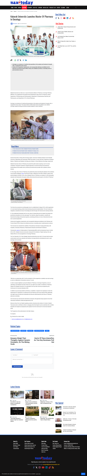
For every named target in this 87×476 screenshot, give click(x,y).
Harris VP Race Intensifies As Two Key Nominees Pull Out (44, 340)
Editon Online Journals (29, 443)
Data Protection (44, 450)
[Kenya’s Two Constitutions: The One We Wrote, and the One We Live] (32, 394)
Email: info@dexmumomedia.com (71, 443)
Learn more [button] (38, 473)
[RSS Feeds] (73, 18)
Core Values (15, 447)
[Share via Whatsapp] (15, 60)
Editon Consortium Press (30, 447)
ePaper (58, 7)
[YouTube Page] (64, 18)
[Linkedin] (67, 18)
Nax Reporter (15, 23)
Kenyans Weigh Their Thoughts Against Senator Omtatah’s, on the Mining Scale (20, 341)
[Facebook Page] (56, 18)
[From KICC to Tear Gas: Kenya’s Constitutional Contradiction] (17, 394)
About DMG (15, 443)
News (15, 7)
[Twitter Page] (58, 18)
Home (12, 7)
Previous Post (14, 335)
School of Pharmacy (39, 330)
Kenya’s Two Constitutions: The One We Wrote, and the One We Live (31, 403)
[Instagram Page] (61, 18)
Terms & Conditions (45, 447)
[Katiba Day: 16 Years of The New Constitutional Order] (47, 394)
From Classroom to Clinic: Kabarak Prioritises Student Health (25, 148)
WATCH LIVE (45, 7)
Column (63, 7)
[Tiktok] (70, 18)
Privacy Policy (44, 445)
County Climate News (57, 445)
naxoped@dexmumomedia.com (51, 464)
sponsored (23, 330)
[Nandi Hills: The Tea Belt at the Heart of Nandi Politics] (47, 411)
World (19, 7)
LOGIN (67, 7)
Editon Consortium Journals (30, 445)
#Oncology (30, 330)
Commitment (16, 448)
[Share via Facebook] (18, 60)
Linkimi (54, 448)
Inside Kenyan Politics (29, 448)
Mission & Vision (16, 445)
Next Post (51, 335)
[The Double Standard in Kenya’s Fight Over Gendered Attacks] (17, 411)
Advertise (43, 452)
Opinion (40, 7)
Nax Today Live (56, 443)
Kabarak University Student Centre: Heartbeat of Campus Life (25, 150)
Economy (29, 7)
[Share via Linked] (26, 60)
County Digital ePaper (57, 447)
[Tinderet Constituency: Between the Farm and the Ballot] (32, 411)
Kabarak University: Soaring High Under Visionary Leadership (25, 152)
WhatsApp (43, 443)
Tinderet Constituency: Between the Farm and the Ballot (31, 420)
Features (24, 7)
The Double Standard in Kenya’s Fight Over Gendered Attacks (16, 420)
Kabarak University (15, 330)
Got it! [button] (83, 473)
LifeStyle (35, 7)
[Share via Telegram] (23, 60)
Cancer (47, 330)
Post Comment (18, 366)
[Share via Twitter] (20, 60)
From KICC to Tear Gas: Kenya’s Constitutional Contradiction (15, 403)
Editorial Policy (44, 448)
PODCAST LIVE (52, 7)
